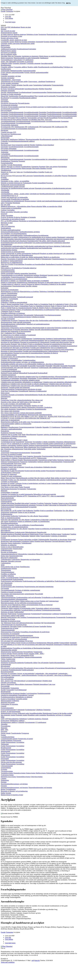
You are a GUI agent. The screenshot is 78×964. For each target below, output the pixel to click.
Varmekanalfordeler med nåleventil (12, 367)
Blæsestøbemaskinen (7, 532)
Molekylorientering (7, 58)
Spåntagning (5, 780)
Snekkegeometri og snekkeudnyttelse (13, 252)
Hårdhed (41, 89)
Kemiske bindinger (50, 42)
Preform (14, 568)
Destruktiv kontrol (22, 715)
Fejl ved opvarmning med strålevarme (34, 644)
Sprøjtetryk (49, 338)
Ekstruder (12, 433)
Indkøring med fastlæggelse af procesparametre (16, 331)
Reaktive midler (33, 67)
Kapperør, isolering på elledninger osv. (49, 434)
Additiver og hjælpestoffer (22, 424)
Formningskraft (36, 614)
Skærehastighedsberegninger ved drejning (14, 784)
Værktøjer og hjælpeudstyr (9, 358)
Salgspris (4, 293)
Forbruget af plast (71, 34)
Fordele (3, 742)
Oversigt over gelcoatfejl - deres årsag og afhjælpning (54, 675)
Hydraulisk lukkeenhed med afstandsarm (14, 241)
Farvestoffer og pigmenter (25, 61)
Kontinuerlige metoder (8, 661)
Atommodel (39, 42)
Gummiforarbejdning (7, 737)
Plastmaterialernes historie (9, 32)
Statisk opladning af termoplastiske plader (22, 608)
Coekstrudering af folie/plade (39, 519)
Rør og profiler (13, 434)
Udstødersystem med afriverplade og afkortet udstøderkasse (29, 384)
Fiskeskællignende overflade (25, 478)
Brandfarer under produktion (37, 715)
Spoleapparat (5, 512)
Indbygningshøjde (15, 541)
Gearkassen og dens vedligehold (11, 440)
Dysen (41, 534)
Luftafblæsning (6, 320)
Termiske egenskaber (7, 78)
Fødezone (4, 462)
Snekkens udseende (43, 462)
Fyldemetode (20, 710)
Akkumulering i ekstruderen (27, 554)
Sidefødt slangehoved (8, 534)
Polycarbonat (17, 119)
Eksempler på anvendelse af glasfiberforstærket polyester (53, 188)
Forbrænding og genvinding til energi (13, 219)
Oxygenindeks (14, 98)
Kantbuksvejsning (67, 773)
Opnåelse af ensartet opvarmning (11, 592)
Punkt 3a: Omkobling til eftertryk (39, 306)
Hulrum (49, 626)
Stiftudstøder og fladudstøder (10, 378)
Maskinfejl (4, 702)
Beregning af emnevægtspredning (11, 351)
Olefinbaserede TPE (20, 127)
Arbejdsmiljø (5, 190)
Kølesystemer (5, 393)
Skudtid (3, 690)
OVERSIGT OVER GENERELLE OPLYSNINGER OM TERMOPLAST (25, 418)
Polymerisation (5, 47)
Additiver (21, 720)
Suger (24, 456)
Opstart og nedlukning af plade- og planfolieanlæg (33, 521)
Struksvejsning (30, 773)
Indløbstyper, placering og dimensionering (50, 364)
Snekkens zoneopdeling (8, 445)
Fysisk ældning (6, 85)
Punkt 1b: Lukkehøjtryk (56, 304)
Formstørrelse (5, 626)
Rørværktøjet (5, 510)
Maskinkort (4, 299)
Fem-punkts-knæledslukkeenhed (42, 242)
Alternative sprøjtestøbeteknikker (11, 429)
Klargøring (4, 467)
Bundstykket (5, 541)
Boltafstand (43, 275)
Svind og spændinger (47, 510)
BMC (2, 729)
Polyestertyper (5, 134)
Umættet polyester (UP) (8, 132)
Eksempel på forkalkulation (9, 290)
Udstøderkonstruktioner (8, 375)
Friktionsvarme (42, 458)
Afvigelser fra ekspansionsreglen (35, 409)
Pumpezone (24, 462)
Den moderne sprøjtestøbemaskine (12, 235)
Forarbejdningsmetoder (16, 112)
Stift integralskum (19, 681)
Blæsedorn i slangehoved (44, 554)
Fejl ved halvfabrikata (18, 641)
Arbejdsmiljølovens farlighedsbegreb (12, 201)
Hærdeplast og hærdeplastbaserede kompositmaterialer (36, 221)
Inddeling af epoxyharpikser (45, 145)
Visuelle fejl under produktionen (11, 476)
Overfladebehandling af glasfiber (33, 172)
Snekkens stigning (22, 445)
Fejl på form (29, 641)
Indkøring (11, 576)
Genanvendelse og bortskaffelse (11, 208)
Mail (29, 960)
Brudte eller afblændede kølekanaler (50, 395)
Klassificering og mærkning (20, 199)
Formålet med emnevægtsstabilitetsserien (30, 349)
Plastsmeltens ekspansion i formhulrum (39, 407)
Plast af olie (4, 224)
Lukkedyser (4, 266)
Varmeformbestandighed (8, 349)
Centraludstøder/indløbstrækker (11, 371)
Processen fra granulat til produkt (11, 454)
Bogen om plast (26, 27)
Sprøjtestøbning (6, 228)
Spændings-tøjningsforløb (15, 89)
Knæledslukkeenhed (28, 239)
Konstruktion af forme (8, 619)
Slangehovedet (41, 532)
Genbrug (3, 210)
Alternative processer (14, 561)
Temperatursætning (56, 462)
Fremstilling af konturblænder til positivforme (35, 632)
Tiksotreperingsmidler (32, 139)
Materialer (4, 398)
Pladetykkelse (12, 614)
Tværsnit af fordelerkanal (9, 369)
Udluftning (39, 710)
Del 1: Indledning (6, 333)
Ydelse (23, 463)
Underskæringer (53, 601)
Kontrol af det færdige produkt (62, 713)
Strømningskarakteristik (8, 496)
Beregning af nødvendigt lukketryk (49, 282)
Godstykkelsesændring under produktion (59, 480)
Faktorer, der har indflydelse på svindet (13, 606)
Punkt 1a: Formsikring (41, 304)
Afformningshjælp (21, 599)
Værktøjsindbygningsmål (25, 297)
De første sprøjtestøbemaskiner (11, 230)
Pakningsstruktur (17, 405)
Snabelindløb (23, 366)
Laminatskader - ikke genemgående (46, 673)
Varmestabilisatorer (7, 60)
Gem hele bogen (10, 22)
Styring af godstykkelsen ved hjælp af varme (36, 483)
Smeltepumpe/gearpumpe (9, 489)
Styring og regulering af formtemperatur (34, 643)
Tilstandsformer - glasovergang (11, 80)
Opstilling (4, 576)
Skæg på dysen (10, 478)
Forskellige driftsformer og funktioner (13, 313)
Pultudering (4, 662)
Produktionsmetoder (43, 693)
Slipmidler (45, 427)
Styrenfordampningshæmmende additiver (21, 141)
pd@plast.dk (36, 960)
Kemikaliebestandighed (26, 96)
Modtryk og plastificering (51, 257)
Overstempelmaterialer (8, 635)
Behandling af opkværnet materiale (45, 494)
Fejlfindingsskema (6, 550)
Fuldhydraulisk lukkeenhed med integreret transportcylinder (55, 239)
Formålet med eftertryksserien (59, 342)
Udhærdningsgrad (6, 136)
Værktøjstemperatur (39, 338)
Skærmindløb (40, 366)
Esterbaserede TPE (48, 127)
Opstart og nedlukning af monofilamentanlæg (29, 525)
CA (31, 416)
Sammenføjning (6, 767)
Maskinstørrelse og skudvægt (10, 291)
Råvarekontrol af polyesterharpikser (12, 668)
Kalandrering (61, 519)
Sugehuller (42, 626)
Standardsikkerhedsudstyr (9, 326)
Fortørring (30, 456)
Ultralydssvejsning (36, 777)
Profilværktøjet (5, 516)
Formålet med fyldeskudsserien (11, 338)
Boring (3, 789)
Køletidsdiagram (22, 282)
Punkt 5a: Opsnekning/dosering (22, 308)
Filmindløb (48, 366)
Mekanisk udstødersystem (9, 376)
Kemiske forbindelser (28, 42)
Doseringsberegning (18, 286)
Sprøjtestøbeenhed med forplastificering (39, 248)
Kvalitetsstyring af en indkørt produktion (14, 335)
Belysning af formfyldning (21, 347)
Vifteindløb (56, 366)
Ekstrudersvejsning (19, 773)
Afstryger (68, 541)
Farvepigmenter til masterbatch (41, 422)
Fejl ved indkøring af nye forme (11, 644)
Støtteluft (32, 536)
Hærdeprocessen (15, 134)
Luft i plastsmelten (68, 253)
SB (16, 416)
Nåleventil (27, 367)
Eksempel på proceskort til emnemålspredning (28, 353)
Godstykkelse (15, 559)
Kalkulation (4, 288)
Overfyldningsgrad (20, 690)
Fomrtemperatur (46, 614)
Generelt (3, 706)
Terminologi (42, 34)
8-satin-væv (48, 172)
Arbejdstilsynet (34, 194)
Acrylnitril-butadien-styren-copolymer (56, 107)
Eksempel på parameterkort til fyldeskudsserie (35, 342)
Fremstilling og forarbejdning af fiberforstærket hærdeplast (31, 648)
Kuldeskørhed (46, 85)
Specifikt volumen (31, 286)
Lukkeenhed (70, 237)
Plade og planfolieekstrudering (10, 518)
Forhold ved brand (71, 96)
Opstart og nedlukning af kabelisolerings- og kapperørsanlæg (54, 529)
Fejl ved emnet (5, 641)
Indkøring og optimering (8, 469)
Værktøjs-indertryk (7, 284)
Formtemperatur (71, 617)
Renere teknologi (36, 206)
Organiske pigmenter (19, 63)
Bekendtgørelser (13, 719)
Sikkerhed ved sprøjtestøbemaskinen (38, 324)
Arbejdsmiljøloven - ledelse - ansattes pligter (15, 194)
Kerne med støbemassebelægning (22, 623)
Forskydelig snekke (30, 449)
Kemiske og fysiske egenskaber (11, 94)
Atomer (11, 42)
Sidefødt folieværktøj (7, 503)
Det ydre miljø (5, 204)
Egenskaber (4, 112)
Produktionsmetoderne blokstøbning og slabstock (16, 697)
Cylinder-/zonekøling (49, 442)
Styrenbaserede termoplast (9, 105)
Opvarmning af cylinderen (9, 458)
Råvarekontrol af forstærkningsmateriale (58, 668)
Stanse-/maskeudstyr (14, 543)
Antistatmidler (5, 71)
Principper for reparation (8, 673)
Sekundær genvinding (21, 212)
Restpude (14, 344)
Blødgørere (4, 427)
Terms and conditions (8, 962)
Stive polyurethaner (7, 679)
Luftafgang (55, 614)
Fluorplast (25, 119)
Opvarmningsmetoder (8, 590)
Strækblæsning (25, 567)
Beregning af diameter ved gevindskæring (14, 791)
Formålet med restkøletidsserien (40, 347)
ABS (22, 416)
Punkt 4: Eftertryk (56, 306)
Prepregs (64, 176)
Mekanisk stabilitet (53, 643)
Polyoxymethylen (21, 118)
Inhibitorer (21, 139)
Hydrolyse (17, 217)
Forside (3, 11)
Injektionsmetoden (7, 657)
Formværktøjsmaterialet (8, 710)
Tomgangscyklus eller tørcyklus (28, 320)
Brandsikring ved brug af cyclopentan (59, 715)
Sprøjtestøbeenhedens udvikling (29, 232)
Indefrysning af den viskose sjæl (30, 402)
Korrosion (49, 183)
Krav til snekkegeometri (44, 447)
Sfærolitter (4, 56)
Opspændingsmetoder (8, 271)
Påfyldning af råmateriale (14, 456)
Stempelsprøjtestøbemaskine (10, 232)
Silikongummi (5, 755)
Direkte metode (6, 733)
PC (33, 416)
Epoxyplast (4, 143)
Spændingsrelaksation (31, 89)
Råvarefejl (11, 702)
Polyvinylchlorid (6, 110)
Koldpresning (5, 655)
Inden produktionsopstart (9, 295)
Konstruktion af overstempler (10, 634)
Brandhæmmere (6, 65)
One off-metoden (43, 662)
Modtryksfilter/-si (6, 460)
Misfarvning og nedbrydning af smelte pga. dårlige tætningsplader (22, 257)
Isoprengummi (5, 751)
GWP (6, 719)
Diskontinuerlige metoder (9, 650)
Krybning (4, 89)
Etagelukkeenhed (32, 241)
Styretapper (14, 539)
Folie (19, 434)
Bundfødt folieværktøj (22, 503)
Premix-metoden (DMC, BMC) (34, 653)
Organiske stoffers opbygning (10, 43)
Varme (71, 456)
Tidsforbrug (43, 291)
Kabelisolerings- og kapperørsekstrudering (14, 527)
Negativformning (6, 585)
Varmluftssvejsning (7, 773)
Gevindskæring (11, 789)
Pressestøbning (28, 652)
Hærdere (33, 145)
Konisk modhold (12, 373)
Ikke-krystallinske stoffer (9, 54)
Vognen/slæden (45, 536)
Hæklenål (4, 373)
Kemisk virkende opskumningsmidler (36, 72)
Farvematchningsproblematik (60, 422)
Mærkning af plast (6, 223)
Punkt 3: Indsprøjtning (21, 306)
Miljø (2, 717)
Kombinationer (5, 161)
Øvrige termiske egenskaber (10, 83)
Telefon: (43, 960)
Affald (60, 206)
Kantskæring (13, 521)
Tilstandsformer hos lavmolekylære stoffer (14, 81)
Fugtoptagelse (27, 183)
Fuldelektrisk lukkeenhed (62, 242)
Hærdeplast (4, 130)
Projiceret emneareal (67, 282)
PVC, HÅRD (39, 416)
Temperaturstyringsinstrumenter (20, 452)
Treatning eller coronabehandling (11, 360)
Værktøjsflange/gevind (8, 442)
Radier (19, 626)
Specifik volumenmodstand (9, 92)
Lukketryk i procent (19, 284)
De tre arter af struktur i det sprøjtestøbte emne (15, 404)
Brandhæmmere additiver (9, 722)
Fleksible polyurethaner (8, 682)
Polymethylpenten (23, 103)
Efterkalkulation (12, 293)
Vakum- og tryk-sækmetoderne (20, 655)
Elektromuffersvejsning (53, 773)
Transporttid (10, 690)
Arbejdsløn (50, 291)
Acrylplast (4, 118)
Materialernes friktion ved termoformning (25, 605)
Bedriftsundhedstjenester (47, 194)
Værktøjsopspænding (8, 270)
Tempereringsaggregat (18, 277)
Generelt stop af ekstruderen (34, 467)
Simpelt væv (5, 172)
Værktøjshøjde (13, 299)
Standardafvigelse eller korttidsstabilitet (13, 357)
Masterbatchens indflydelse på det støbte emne (15, 422)
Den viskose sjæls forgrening (10, 411)
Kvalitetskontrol (12, 557)
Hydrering (10, 217)
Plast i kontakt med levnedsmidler (45, 96)
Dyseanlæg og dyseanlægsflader (35, 264)
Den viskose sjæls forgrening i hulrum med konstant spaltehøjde (21, 413)
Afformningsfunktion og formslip (65, 376)
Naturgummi (17, 740)
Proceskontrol (50, 471)
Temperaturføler (36, 452)
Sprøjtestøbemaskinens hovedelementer (35, 235)
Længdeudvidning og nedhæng (31, 610)
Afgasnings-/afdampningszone (65, 442)
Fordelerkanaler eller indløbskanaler (50, 367)
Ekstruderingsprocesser (8, 500)
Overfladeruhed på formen (30, 626)
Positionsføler (24, 536)
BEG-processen (28, 176)
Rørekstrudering (6, 509)
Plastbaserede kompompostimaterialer (13, 185)
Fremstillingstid (23, 391)
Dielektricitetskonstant (54, 92)
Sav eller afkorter (68, 510)
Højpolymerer (5, 45)
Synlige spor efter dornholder (17, 480)
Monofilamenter (31, 434)
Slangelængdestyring (16, 556)
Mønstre (3, 166)
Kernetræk (14, 320)
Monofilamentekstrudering (9, 523)
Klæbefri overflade (65, 139)
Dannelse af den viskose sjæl (10, 402)
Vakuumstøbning (18, 657)
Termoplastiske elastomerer (9, 125)
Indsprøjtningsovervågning (22, 317)
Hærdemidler (5, 139)
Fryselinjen (40, 503)
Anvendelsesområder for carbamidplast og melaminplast (50, 159)
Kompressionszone (14, 462)
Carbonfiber (5, 174)
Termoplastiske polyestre (35, 118)
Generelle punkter (21, 699)
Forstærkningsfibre (7, 163)
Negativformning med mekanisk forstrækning (38, 586)
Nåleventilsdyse (6, 268)
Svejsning (39, 505)
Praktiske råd (44, 601)
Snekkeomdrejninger (16, 261)
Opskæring (47, 503)
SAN (18, 416)
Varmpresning (37, 652)
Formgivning (5, 400)
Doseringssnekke (47, 456)
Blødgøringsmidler (16, 71)
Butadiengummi (6, 748)
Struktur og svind (37, 405)
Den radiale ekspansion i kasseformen (13, 409)
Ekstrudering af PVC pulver (37, 496)
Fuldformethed (19, 612)
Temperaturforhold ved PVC (27, 458)
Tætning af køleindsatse (69, 395)
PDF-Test (4, 27)
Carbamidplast (5, 154)
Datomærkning (5, 396)
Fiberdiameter (72, 176)
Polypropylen (13, 103)
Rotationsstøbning (6, 648)
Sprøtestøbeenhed (6, 244)
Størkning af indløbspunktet (38, 391)
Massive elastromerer (7, 684)
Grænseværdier (6, 199)
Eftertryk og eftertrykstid (21, 340)
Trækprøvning (31, 489)
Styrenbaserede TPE (7, 127)
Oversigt (49, 168)
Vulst (23, 510)
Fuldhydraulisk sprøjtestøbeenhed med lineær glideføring (42, 246)
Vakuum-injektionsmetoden (33, 657)
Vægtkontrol (66, 534)
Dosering (4, 259)
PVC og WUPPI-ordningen (10, 221)
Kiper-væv (12, 172)
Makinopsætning (6, 701)
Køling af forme (15, 643)
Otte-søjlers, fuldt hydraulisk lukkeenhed (52, 241)
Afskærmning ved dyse (17, 328)
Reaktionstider (5, 688)
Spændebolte (20, 442)
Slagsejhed (48, 89)
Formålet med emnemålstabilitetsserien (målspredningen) (41, 351)
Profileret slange (56, 534)
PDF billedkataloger (13, 27)
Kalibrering (29, 510)
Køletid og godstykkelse (8, 282)
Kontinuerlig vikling (30, 662)
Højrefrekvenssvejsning (8, 777)
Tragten (3, 456)
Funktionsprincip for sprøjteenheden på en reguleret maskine (37, 237)
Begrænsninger (11, 742)
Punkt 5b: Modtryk (38, 308)
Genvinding (11, 210)
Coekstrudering (6, 436)
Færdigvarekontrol (28, 670)
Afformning (9, 596)
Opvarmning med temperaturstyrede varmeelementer (17, 594)
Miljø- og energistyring (50, 206)
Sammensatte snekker (8, 447)
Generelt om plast (9, 31)
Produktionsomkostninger (63, 291)
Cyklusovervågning (7, 317)
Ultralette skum (47, 681)
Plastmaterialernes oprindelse (56, 34)
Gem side (8, 16)
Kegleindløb (32, 366)
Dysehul (11, 264)
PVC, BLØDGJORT (51, 416)
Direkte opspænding (7, 273)
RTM (32, 655)
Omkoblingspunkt (6, 340)
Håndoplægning (6, 652)
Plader (24, 434)
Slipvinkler (13, 626)
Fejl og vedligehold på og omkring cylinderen (21, 443)
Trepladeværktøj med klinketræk (19, 387)
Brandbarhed (5, 98)
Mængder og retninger (13, 166)
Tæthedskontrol (26, 543)
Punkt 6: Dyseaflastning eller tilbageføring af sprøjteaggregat (35, 309)
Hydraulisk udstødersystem (26, 376)
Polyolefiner (5, 101)
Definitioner (23, 719)
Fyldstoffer (4, 74)
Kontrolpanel (5, 451)
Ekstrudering (5, 431)
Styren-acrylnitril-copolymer (35, 107)
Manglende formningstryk (54, 644)
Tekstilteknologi (6, 170)
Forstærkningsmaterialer (27, 427)
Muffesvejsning (41, 773)
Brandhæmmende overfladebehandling (50, 67)
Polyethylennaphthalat (50, 118)
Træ (2, 623)
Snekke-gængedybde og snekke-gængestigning (16, 253)
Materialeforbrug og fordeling (29, 291)
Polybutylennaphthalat (65, 118)
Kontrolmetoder (6, 664)
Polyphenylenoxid (6, 119)
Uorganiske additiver (20, 67)
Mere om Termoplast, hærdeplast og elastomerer (23, 56)
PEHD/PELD (5, 416)
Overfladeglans (13, 391)
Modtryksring (34, 534)
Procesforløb (39, 594)
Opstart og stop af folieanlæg (67, 503)
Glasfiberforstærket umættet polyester (13, 186)
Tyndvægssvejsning (7, 775)
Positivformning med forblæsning (11, 581)
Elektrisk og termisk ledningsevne (11, 183)
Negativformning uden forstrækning (12, 586)
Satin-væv (20, 172)
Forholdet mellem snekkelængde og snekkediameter (59, 443)
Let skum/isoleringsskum (34, 681)
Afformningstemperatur (8, 597)
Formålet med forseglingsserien (11, 346)
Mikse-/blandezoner (30, 447)
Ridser (3, 478)
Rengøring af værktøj (8, 483)
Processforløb (5, 686)
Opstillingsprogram (7, 315)
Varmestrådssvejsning (23, 777)
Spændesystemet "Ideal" (55, 275)
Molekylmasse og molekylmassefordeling (52, 56)
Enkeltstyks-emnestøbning (9, 695)
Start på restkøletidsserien (59, 347)
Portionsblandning (6, 693)
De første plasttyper (7, 34)
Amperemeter (5, 452)
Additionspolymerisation (9, 49)
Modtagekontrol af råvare (9, 713)
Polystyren (4, 107)
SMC (6, 729)
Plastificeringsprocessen (61, 456)
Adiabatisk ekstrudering (18, 436)
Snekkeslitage (5, 255)
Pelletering (4, 434)
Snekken (39, 443)
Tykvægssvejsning (7, 771)
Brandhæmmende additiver (28, 98)
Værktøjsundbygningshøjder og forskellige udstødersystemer (20, 380)
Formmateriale (5, 539)
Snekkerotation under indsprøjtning (50, 320)
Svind (3, 391)
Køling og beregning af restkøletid (38, 281)
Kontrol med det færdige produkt (35, 471)
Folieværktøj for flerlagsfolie (57, 505)
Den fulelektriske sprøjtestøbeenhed (12, 246)
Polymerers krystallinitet (8, 52)
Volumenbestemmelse (56, 445)
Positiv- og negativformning (10, 577)
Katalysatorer (5, 720)
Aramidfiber (5, 179)
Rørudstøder (24, 378)
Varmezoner (28, 442)
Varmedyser (34, 367)
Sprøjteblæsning (6, 568)
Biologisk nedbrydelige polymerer (65, 221)
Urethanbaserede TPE (35, 127)
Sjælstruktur (27, 405)
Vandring (73, 534)
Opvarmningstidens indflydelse (11, 610)
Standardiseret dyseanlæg (54, 264)
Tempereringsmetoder (8, 630)
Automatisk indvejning (58, 483)
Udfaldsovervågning (37, 317)
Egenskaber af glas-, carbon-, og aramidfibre (15, 181)
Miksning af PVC (22, 496)
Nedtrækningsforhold (8, 507)
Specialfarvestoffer (47, 63)
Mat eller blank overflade (42, 478)
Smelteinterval (50, 81)
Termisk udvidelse (17, 85)
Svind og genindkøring (35, 344)
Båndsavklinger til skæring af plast (12, 795)
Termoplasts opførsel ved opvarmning (48, 608)
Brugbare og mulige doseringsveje (51, 253)
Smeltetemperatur (26, 338)
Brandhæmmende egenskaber (49, 139)
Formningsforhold (6, 579)
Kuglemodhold (32, 373)
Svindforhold (31, 335)
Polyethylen (4, 103)
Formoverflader (14, 601)
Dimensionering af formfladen (10, 632)
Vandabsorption (14, 96)
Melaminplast (5, 157)
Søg (2, 31)
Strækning (60, 460)
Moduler (3, 29)
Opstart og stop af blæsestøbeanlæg (12, 547)
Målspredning (30, 357)
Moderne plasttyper (20, 34)
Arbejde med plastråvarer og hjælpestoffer (14, 197)
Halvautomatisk (28, 315)
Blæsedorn (48, 541)
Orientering (14, 161)
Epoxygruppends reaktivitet (21, 145)
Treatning (55, 503)
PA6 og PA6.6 (66, 416)
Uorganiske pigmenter (33, 63)
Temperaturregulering (8, 389)
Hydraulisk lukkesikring (20, 329)
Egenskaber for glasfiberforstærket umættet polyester (18, 188)
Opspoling (11, 525)
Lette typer (51, 684)
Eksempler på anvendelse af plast (11, 36)
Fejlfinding (4, 302)
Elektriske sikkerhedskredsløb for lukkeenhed (39, 328)
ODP (2, 719)
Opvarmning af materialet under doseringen (21, 259)
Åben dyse (4, 264)
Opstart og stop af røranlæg (26, 512)
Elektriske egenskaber (8, 90)
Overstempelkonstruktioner (24, 635)
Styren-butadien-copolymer (16, 107)
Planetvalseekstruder (7, 498)
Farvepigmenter (30, 722)
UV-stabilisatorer (28, 60)
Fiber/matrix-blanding (39, 168)
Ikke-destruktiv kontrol (8, 715)
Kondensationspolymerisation (26, 49)
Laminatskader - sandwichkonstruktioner (24, 675)
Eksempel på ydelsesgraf (9, 474)
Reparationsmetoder (7, 672)
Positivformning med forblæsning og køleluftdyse (38, 581)
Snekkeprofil (35, 253)
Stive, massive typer (7, 681)
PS (13, 416)
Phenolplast (12, 148)
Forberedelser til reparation (9, 704)
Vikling (3, 659)
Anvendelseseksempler (31, 112)
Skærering (4, 543)
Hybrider (4, 177)
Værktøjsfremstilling (28, 360)
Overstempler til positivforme (29, 637)
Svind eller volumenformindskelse (20, 400)
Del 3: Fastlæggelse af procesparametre (13, 337)
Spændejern (32, 273)
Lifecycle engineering (8, 226)
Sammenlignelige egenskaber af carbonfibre (47, 176)
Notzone (3, 443)
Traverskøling (37, 442)
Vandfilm (37, 510)
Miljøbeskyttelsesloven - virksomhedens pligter (16, 206)
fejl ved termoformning (19, 639)
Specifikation (5, 471)
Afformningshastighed (8, 599)
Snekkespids (57, 447)
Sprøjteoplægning (17, 652)
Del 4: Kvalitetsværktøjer (9, 355)
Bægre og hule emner (11, 487)
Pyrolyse (3, 217)
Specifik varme (28, 85)
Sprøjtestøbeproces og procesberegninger (14, 279)
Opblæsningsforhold (7, 505)
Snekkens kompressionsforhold (39, 445)
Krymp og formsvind (46, 605)
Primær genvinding (7, 212)
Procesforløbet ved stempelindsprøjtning (14, 233)
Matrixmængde (27, 168)
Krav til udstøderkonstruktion (45, 376)
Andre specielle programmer (22, 322)
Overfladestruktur (6, 405)
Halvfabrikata (62, 166)
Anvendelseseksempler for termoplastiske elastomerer (18, 128)
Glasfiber (4, 165)
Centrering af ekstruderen (58, 536)
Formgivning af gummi (25, 739)
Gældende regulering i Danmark (37, 719)
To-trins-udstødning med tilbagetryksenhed (50, 378)
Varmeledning (37, 85)
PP (11, 416)
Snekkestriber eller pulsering (36, 480)
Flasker (21, 487)
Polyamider (11, 118)
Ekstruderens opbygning (8, 438)
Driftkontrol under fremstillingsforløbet (29, 713)
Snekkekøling (41, 449)
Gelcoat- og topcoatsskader (25, 673)
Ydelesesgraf (16, 472)
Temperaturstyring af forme (9, 628)
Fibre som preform (52, 166)
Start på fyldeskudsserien (53, 340)
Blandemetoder (6, 691)
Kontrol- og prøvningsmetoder (10, 711)
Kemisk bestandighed (39, 183)
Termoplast (9, 11)
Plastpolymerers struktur (8, 51)
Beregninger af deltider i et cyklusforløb (13, 281)
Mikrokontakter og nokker (9, 237)
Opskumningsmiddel (7, 424)
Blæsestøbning (66, 434)
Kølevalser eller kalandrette (9, 519)
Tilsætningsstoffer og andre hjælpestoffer (27, 58)
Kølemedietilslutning (31, 395)
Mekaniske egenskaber (8, 87)
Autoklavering (10, 659)
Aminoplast (4, 152)
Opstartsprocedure (6, 548)
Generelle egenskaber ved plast (11, 76)
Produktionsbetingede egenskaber (25, 505)
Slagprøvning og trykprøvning (30, 559)
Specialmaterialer (49, 623)
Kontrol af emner (6, 639)
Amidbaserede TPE (61, 127)
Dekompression (46, 259)
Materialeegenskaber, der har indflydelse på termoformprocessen (21, 603)
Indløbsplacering (67, 367)
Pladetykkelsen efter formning (16, 617)
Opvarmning (5, 588)
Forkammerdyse (68, 264)
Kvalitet (12, 471)
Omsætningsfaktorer (58, 259)
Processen (19, 433)
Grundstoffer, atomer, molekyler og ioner (14, 40)
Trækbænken (58, 510)
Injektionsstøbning (7, 740)
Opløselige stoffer (6, 63)
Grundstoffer (5, 42)
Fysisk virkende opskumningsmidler (12, 72)
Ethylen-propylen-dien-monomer (11, 762)
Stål (42, 623)
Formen (3, 538)
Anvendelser (20, 742)
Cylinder (25, 440)
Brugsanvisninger (30, 201)
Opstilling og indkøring (8, 574)
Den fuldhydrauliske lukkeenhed (11, 239)
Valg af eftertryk (22, 344)
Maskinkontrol (47, 713)
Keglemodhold (42, 373)
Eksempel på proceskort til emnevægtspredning (58, 349)
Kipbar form (5, 556)
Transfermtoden (16, 733)
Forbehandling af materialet (9, 492)
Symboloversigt (20, 532)
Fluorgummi (5, 758)
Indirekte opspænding (21, 273)
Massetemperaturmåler (30, 460)
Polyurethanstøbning (7, 677)
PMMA (26, 416)
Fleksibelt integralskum (40, 684)
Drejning (3, 782)
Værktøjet (4, 525)
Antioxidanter (17, 60)
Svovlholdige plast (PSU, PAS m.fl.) (40, 119)
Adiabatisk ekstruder (49, 467)
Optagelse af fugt (6, 605)
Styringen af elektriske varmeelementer (27, 590)
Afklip (38, 536)
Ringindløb (71, 366)
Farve (73, 139)
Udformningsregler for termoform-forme (14, 624)
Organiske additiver (7, 67)
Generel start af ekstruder (16, 467)
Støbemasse (7, 623)
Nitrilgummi (5, 744)
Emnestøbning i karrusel (26, 695)
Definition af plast (32, 34)
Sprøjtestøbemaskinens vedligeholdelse (13, 324)
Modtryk (38, 259)
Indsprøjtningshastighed (36, 340)
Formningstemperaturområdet (51, 610)
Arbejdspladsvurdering (63, 194)
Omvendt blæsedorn (58, 541)
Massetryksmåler (17, 460)
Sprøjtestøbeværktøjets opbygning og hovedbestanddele (19, 364)
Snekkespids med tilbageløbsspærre (21, 255)
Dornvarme (17, 463)
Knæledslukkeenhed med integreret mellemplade (16, 242)
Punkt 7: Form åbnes (62, 309)
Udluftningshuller (43, 539)
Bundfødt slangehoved (22, 534)
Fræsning (4, 786)
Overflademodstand (25, 92)
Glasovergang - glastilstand (37, 81)
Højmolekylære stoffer (27, 43)
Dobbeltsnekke (66, 447)
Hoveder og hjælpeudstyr (9, 552)
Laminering (52, 519)
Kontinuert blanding (19, 693)
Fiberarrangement (15, 168)
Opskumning (14, 688)
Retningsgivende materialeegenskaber (40, 414)
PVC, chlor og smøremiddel (55, 496)
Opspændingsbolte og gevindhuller (12, 275)
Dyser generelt (71, 505)
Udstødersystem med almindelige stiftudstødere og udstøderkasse (21, 382)
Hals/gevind (72, 539)
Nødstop (31, 329)
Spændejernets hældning (31, 275)
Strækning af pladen (7, 612)
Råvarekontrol (19, 471)
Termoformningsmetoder (27, 577)
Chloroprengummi (7, 766)
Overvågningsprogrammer (52, 315)
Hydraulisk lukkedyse (29, 268)
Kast (6, 391)
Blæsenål (4, 557)
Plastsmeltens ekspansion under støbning (14, 407)
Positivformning (18, 579)
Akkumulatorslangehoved (9, 554)
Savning (8, 793)
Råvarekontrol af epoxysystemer (34, 668)
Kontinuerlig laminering (16, 662)
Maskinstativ (61, 237)
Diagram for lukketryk (34, 284)
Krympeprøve (21, 489)
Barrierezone (19, 447)
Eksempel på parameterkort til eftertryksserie (57, 344)
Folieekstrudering (6, 501)
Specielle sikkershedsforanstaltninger (46, 329)
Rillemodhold (23, 373)
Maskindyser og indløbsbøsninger (11, 262)
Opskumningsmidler (29, 71)
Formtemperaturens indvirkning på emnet (28, 389)
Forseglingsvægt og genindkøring (48, 346)
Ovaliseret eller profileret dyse (10, 536)
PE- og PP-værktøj (16, 510)
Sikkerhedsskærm (30, 532)
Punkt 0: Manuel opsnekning (10, 304)
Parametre (22, 161)
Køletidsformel (32, 282)
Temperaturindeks (57, 85)
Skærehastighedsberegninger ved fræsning (14, 787)
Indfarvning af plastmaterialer (10, 420)
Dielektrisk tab (66, 92)
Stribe (3, 565)
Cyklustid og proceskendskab (17, 302)
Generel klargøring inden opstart (11, 465)
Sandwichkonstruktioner (57, 662)
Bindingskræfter (61, 42)
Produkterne (5, 433)
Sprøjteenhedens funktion (9, 250)
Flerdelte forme (39, 541)
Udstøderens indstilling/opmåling (36, 277)
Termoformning (6, 570)
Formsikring (25, 541)
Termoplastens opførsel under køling (12, 615)
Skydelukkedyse (16, 268)
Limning (3, 778)
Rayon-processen (6, 176)
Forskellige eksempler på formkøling (12, 395)
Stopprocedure (17, 548)
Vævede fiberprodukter (14, 165)
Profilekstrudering (6, 514)
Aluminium (37, 623)
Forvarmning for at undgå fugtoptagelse (20, 494)
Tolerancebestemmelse (42, 357)
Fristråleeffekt (5, 366)
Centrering (18, 483)
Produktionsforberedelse (8, 297)
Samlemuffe (13, 512)
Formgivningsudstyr (7, 708)
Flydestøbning (66, 320)
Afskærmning (5, 328)
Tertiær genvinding (7, 215)
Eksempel (4, 214)
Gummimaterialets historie (9, 739)
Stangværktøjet (43, 516)
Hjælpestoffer (5, 137)
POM (60, 416)
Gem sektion (9, 18)
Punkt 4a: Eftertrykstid (70, 306)
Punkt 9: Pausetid (14, 311)
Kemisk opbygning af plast (9, 38)
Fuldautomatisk (39, 315)
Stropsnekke (38, 456)
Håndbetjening (18, 315)
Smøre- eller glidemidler (8, 61)
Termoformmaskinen (7, 572)
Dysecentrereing (19, 264)
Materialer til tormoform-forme (10, 621)
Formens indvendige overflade (28, 539)
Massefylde (4, 96)
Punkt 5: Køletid (6, 308)
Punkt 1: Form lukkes (27, 304)
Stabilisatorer (44, 58)
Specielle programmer (8, 319)
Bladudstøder (32, 378)
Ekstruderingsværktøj (45, 460)
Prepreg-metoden (17, 653)
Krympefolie (32, 507)
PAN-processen (17, 176)
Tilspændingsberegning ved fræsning (40, 787)
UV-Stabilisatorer (55, 427)
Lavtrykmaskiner (31, 693)
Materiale (4, 617)
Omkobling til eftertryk (50, 353)
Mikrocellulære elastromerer (24, 684)
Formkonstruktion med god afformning (28, 597)
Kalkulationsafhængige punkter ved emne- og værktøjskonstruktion (22, 362)
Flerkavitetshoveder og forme (10, 567)
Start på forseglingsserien (29, 346)
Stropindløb (64, 366)
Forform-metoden (6, 653)
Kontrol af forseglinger (8, 699)
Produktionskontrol (15, 670)
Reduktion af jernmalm (28, 217)
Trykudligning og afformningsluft (52, 597)
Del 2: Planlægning (18, 333)
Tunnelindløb (14, 366)
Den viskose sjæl (37, 400)
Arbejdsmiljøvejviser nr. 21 (9, 195)
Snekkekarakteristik (7, 463)
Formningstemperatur (24, 614)
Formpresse (25, 733)
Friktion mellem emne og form (29, 601)
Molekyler (18, 42)
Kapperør (27, 487)
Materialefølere (71, 483)
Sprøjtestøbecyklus (7, 300)
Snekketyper (67, 445)
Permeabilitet (60, 96)
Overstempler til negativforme (10, 637)
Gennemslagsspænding (39, 92)
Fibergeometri (5, 168)
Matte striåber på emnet (58, 478)
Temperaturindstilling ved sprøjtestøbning (14, 414)
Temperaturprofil (68, 462)
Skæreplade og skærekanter (58, 539)
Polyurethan (5, 148)
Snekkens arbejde (70, 460)
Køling (54, 460)
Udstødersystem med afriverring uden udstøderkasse (27, 386)
